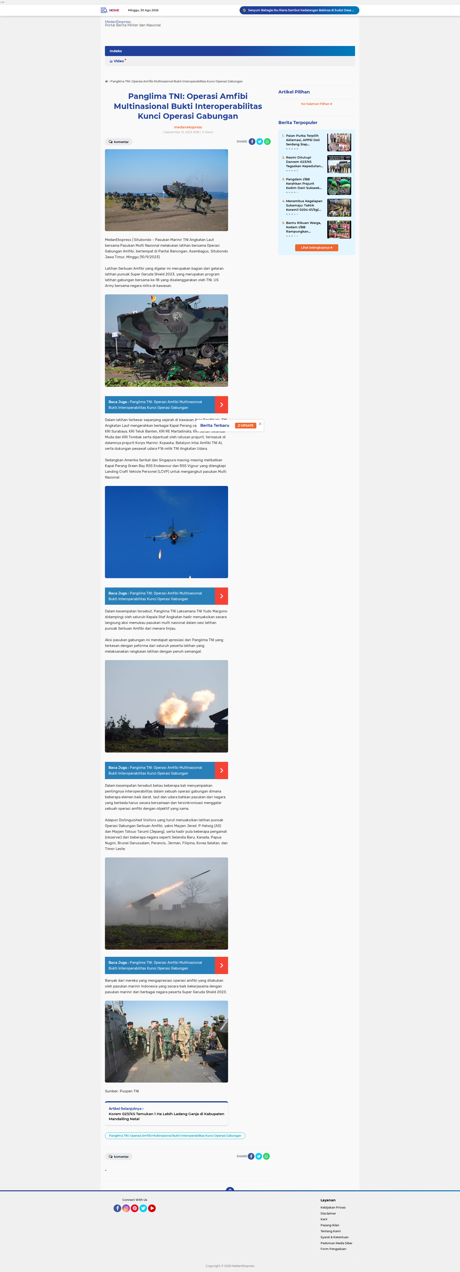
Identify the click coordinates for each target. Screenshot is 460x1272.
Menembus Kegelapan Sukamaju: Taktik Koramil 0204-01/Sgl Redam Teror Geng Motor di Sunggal (304, 205)
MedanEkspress (118, 22)
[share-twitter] (259, 141)
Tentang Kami (331, 1231)
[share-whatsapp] (267, 141)
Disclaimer (328, 1213)
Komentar (121, 142)
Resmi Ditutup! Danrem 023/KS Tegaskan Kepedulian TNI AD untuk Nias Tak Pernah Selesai (304, 161)
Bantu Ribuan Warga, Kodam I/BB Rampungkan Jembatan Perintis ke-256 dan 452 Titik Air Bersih (304, 227)
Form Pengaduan (333, 1249)
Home (114, 10)
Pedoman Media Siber (336, 1243)
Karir (324, 1219)
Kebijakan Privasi (333, 1207)
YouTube (155, 1214)
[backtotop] (230, 1191)
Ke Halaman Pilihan (315, 104)
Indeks (116, 51)
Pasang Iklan (330, 1225)
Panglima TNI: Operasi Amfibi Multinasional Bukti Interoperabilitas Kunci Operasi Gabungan (175, 1135)
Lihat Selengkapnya (315, 247)
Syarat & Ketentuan (335, 1237)
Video (119, 61)
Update (246, 425)
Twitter (145, 1214)
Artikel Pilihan (294, 92)
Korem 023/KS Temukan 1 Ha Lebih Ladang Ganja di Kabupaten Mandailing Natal (166, 1116)
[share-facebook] (252, 141)
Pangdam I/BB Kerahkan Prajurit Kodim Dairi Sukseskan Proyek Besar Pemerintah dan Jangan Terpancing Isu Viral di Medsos (304, 183)
